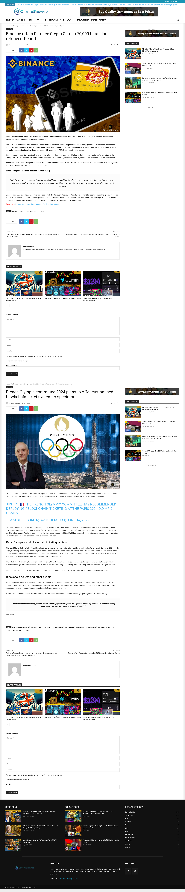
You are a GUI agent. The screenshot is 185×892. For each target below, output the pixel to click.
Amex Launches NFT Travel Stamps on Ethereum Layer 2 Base (94, 5)
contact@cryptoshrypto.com (68, 878)
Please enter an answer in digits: (17, 361)
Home (8, 26)
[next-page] (11, 305)
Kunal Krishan (15, 45)
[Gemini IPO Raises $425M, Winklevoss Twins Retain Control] (63, 283)
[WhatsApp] (36, 50)
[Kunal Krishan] (7, 45)
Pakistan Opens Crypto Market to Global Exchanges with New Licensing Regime (148, 5)
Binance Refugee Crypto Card (28, 211)
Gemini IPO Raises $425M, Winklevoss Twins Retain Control (63, 298)
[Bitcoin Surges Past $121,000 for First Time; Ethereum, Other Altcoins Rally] (73, 816)
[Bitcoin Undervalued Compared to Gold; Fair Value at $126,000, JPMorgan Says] (13, 830)
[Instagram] (135, 871)
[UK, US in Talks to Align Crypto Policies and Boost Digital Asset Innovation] (24, 283)
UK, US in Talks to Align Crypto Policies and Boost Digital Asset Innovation (43, 5)
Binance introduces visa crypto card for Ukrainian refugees (37, 204)
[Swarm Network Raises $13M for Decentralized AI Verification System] (101, 283)
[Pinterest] (31, 50)
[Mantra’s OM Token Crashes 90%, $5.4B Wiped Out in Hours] (73, 845)
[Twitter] (26, 50)
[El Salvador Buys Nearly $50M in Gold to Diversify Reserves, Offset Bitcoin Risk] (13, 816)
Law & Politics (49, 295)
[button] (177, 20)
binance (14, 211)
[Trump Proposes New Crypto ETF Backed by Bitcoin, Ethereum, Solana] (73, 830)
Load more (151, 107)
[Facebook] (21, 50)
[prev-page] (7, 305)
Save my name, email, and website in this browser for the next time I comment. (36, 356)
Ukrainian (41, 211)
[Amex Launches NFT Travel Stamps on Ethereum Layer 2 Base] (133, 68)
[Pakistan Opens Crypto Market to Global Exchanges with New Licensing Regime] (133, 83)
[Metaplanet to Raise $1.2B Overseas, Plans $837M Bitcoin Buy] (13, 845)
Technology (14, 26)
